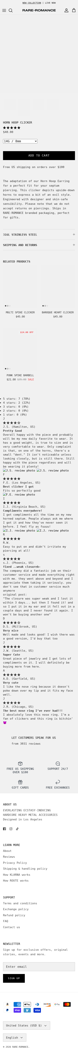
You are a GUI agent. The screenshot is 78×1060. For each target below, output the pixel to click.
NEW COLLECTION (32, 3)
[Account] (65, 10)
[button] (11, 127)
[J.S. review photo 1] (20, 470)
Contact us (11, 927)
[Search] (12, 10)
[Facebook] (4, 828)
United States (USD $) (24, 1025)
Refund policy (14, 915)
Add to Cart (39, 155)
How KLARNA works (16, 874)
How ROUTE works (16, 880)
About (7, 851)
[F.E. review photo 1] (19, 494)
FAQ (5, 921)
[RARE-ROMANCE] (39, 10)
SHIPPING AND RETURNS (20, 245)
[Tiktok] (17, 828)
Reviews (9, 856)
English (12, 1037)
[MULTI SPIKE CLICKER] (20, 286)
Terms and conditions (20, 903)
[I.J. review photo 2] (53, 530)
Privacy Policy (15, 863)
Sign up (14, 978)
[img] (11, 422)
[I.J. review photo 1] (20, 530)
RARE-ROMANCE (20, 1047)
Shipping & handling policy (25, 868)
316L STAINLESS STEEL (20, 234)
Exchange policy (16, 909)
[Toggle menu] (4, 10)
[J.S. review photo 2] (53, 470)
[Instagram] (10, 828)
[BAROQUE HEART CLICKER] (58, 286)
